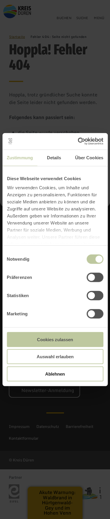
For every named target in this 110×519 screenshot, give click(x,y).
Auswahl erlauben (55, 356)
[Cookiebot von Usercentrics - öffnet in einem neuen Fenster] (78, 141)
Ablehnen (55, 373)
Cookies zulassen (55, 339)
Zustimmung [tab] (20, 157)
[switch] (95, 277)
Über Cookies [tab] (89, 157)
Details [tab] (54, 157)
